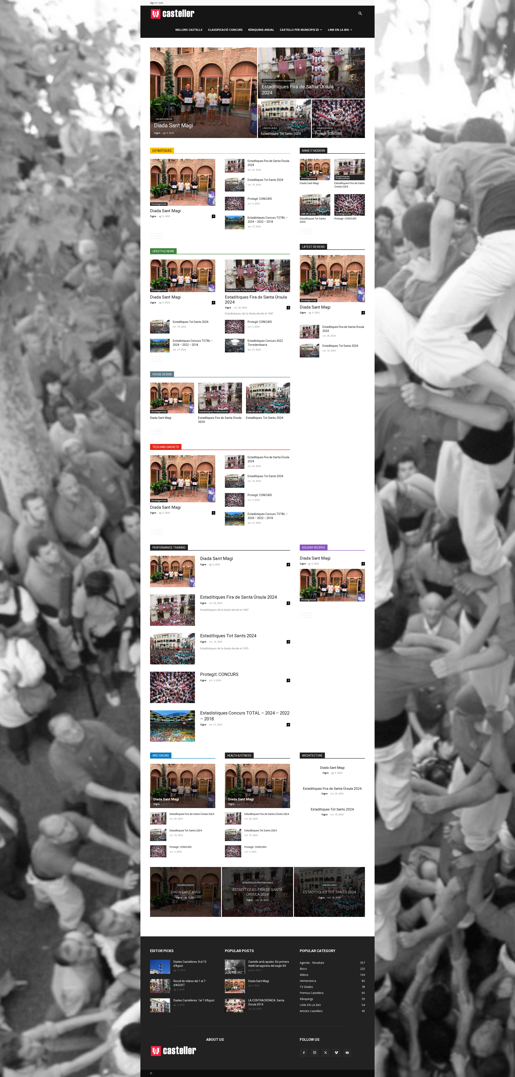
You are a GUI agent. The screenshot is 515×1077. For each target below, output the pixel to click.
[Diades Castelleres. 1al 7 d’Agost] (160, 1005)
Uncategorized (164, 119)
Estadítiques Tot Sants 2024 (265, 179)
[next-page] (159, 236)
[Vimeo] (336, 1053)
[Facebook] (304, 1053)
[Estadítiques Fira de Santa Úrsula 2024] (311, 73)
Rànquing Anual (261, 30)
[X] (325, 1053)
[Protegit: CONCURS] (338, 118)
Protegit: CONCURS (260, 198)
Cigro (153, 216)
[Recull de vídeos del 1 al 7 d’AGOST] (160, 986)
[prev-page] (152, 236)
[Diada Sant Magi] (203, 92)
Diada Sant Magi (165, 210)
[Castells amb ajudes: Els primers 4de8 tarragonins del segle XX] (235, 967)
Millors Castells (188, 30)
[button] (360, 14)
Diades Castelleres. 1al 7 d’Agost (193, 1000)
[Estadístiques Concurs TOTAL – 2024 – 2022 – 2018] (234, 222)
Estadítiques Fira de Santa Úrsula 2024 (238, 597)
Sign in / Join (156, 2)
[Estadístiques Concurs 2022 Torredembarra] (234, 345)
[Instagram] (315, 1053)
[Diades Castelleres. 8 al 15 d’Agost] (160, 967)
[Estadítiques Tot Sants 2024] (284, 118)
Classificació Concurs (225, 30)
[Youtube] (347, 1053)
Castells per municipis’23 (299, 30)
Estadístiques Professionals (278, 81)
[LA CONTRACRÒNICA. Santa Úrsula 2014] (235, 1005)
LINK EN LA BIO (338, 30)
